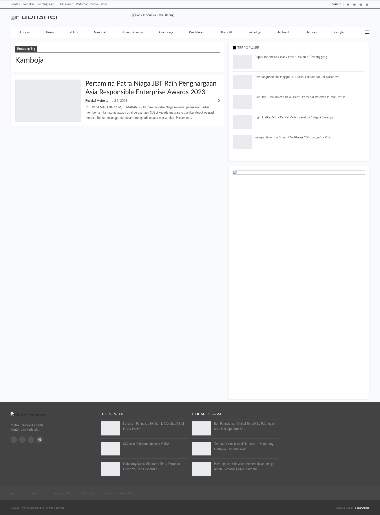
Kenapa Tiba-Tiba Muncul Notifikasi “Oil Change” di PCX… (294, 137)
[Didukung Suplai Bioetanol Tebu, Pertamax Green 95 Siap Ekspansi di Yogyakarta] (110, 469)
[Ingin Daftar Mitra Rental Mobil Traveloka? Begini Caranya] (242, 122)
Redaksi (28, 4)
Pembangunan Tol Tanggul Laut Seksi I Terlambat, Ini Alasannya (297, 77)
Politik (74, 32)
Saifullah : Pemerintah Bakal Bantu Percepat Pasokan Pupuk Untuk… (301, 97)
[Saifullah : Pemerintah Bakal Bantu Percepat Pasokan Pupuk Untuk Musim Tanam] (242, 102)
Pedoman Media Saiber (91, 4)
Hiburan (311, 32)
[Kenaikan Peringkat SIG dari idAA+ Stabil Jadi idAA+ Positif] (110, 428)
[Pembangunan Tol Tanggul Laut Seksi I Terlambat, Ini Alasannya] (242, 82)
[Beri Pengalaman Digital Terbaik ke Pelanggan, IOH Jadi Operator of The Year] (201, 428)
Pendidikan (196, 32)
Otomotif (225, 32)
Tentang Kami (46, 4)
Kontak (15, 4)
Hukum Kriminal (132, 32)
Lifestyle (337, 32)
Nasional (100, 32)
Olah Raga (166, 32)
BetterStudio (362, 507)
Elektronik (283, 32)
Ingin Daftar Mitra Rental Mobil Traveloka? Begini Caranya (294, 117)
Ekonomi (24, 32)
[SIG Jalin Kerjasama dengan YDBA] (110, 449)
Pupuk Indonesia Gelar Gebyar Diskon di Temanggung (291, 57)
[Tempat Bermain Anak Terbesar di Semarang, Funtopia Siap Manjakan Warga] (201, 449)
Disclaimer (65, 4)
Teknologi (254, 32)
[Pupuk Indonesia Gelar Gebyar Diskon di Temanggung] (242, 62)
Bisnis (50, 32)
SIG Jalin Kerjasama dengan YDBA (146, 444)
